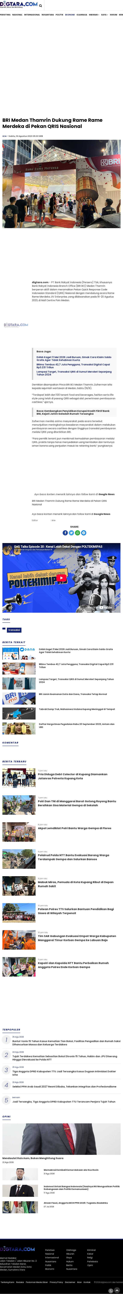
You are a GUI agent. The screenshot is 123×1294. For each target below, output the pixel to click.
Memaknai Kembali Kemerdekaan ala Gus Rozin (71, 1169)
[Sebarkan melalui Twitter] (71, 533)
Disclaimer (70, 1282)
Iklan (79, 1282)
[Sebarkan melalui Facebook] (65, 533)
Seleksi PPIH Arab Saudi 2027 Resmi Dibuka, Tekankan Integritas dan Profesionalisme (64, 1086)
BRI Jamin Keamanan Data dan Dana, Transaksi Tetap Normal (73, 694)
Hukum (113, 14)
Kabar (90, 1253)
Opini (90, 1265)
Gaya (103, 14)
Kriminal (91, 1250)
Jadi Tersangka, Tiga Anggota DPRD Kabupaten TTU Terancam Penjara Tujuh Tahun (63, 1101)
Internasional (32, 14)
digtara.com (106, 1282)
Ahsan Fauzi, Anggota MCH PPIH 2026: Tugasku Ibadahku (76, 1202)
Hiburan (93, 14)
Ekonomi (70, 14)
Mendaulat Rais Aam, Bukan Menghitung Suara (32, 1158)
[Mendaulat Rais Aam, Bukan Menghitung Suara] (61, 1149)
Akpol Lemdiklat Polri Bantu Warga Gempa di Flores (74, 828)
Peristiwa (5, 14)
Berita (69, 1265)
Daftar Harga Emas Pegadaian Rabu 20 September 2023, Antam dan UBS (76, 726)
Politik (59, 14)
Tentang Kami (7, 1282)
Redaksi (20, 1282)
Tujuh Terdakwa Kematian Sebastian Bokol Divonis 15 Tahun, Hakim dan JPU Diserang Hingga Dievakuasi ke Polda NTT (64, 1058)
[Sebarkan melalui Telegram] (83, 533)
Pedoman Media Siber (37, 1282)
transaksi (14, 630)
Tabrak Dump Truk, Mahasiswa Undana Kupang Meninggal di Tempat (77, 709)
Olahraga (81, 14)
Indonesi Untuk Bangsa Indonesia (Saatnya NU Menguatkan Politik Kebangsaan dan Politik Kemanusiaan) (82, 1188)
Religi (90, 1257)
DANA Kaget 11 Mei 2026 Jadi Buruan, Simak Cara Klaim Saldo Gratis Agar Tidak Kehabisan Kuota (74, 358)
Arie (4, 136)
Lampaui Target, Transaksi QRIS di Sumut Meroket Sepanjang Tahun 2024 (74, 373)
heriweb (119, 1282)
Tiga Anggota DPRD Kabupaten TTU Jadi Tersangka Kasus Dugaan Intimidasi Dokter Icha (64, 1073)
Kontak (87, 1282)
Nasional (17, 14)
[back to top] (117, 1290)
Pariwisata (92, 1261)
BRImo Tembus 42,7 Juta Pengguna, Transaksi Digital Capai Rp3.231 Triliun (73, 366)
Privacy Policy (56, 1282)
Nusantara (48, 14)
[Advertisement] (62, 46)
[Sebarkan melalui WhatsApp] (77, 533)
